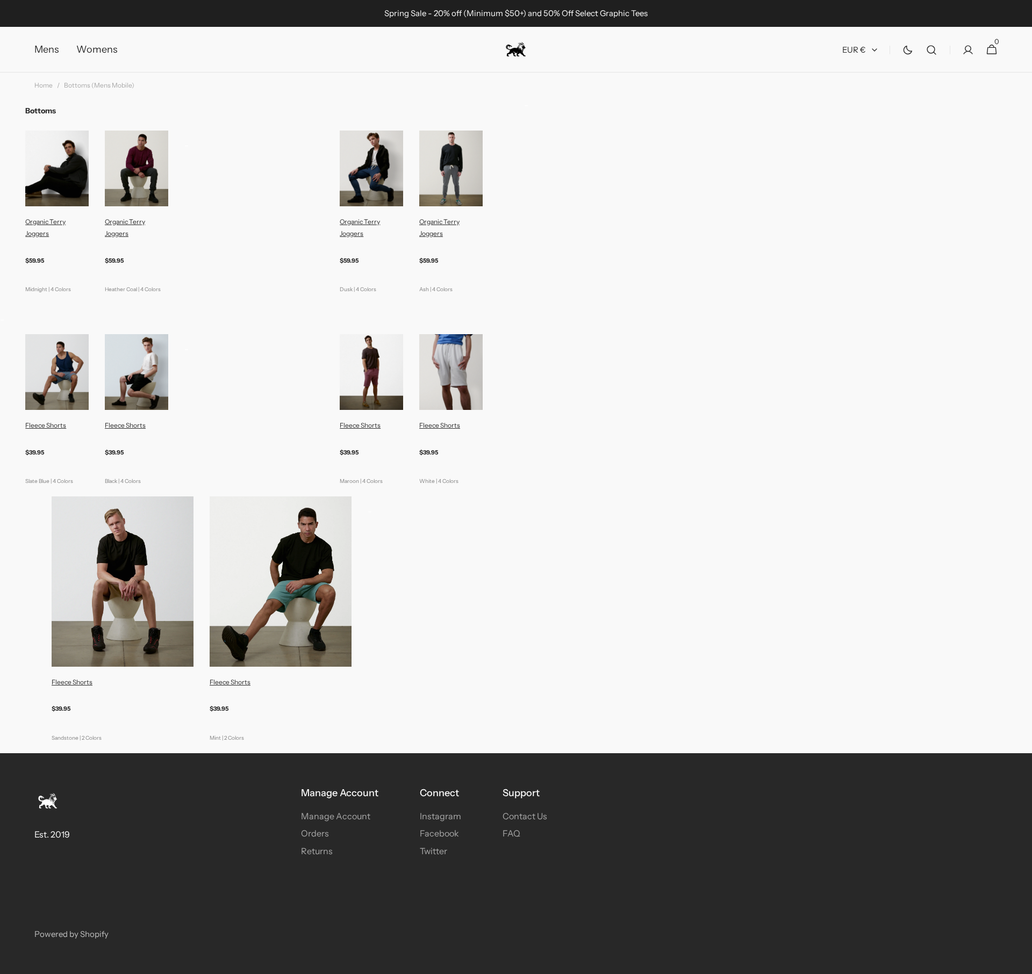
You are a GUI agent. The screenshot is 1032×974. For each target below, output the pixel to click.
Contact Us (525, 816)
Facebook (439, 833)
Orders (315, 833)
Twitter (433, 851)
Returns (317, 851)
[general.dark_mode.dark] (908, 50)
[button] (931, 50)
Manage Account (335, 816)
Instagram (440, 816)
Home (43, 85)
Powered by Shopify (71, 934)
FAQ (511, 833)
